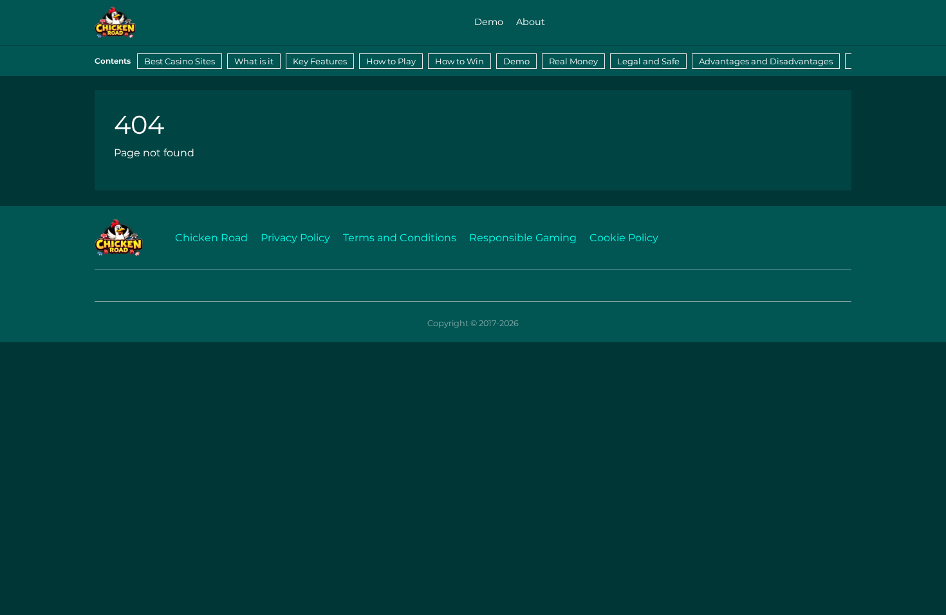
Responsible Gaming (523, 238)
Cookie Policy (623, 238)
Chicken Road (211, 238)
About (530, 22)
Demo (488, 22)
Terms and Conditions (399, 238)
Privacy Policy (295, 238)
